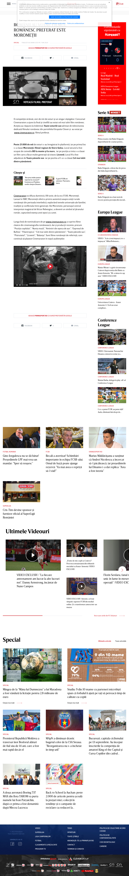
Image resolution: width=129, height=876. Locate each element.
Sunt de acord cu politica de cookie (64, 17)
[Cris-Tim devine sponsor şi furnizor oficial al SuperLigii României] (21, 491)
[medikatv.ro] (104, 865)
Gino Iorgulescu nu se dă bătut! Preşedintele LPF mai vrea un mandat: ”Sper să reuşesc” (21, 459)
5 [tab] (113, 68)
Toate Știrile (73, 836)
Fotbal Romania (9, 452)
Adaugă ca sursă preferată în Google (50, 48)
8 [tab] (120, 68)
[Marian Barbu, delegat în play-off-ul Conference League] (112, 366)
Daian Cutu (34, 43)
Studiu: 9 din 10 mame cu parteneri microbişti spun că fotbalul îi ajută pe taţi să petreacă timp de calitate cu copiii (96, 693)
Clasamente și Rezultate (46, 845)
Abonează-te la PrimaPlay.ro (80, 840)
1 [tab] (104, 68)
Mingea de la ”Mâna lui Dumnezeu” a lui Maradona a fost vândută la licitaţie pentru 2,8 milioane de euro (32, 693)
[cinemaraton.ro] (112, 865)
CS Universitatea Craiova (108, 235)
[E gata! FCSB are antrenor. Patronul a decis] (49, 180)
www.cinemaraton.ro (24, 132)
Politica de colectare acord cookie (55, 23)
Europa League (104, 264)
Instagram (20, 844)
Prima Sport (48, 859)
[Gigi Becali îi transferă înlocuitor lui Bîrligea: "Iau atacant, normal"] (81, 180)
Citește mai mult (9, 703)
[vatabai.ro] (96, 871)
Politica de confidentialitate (75, 23)
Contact (71, 845)
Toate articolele (120, 641)
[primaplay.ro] (39, 865)
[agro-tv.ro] (75, 871)
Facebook (12, 844)
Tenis (69, 828)
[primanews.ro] (30, 865)
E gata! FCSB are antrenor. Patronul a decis (63, 181)
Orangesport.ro (95, 452)
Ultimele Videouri (27, 531)
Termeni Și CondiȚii (75, 849)
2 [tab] (106, 68)
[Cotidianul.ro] (83, 865)
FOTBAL (38, 840)
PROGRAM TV (40, 849)
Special (16, 43)
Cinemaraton (20, 195)
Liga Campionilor (43, 836)
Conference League (106, 348)
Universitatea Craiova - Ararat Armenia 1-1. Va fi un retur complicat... (109, 305)
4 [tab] (111, 68)
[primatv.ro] (8, 865)
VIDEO (37, 828)
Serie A (100, 135)
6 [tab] (115, 68)
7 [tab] (117, 68)
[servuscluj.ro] (87, 871)
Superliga (7, 506)
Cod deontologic (107, 842)
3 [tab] (109, 68)
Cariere (103, 846)
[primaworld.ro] (65, 871)
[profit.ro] (71, 865)
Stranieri (101, 165)
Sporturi (71, 832)
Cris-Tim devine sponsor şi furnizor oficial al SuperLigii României (19, 513)
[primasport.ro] (55, 865)
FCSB (47, 452)
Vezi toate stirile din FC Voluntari (105, 616)
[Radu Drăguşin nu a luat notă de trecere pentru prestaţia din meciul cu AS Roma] (112, 183)
